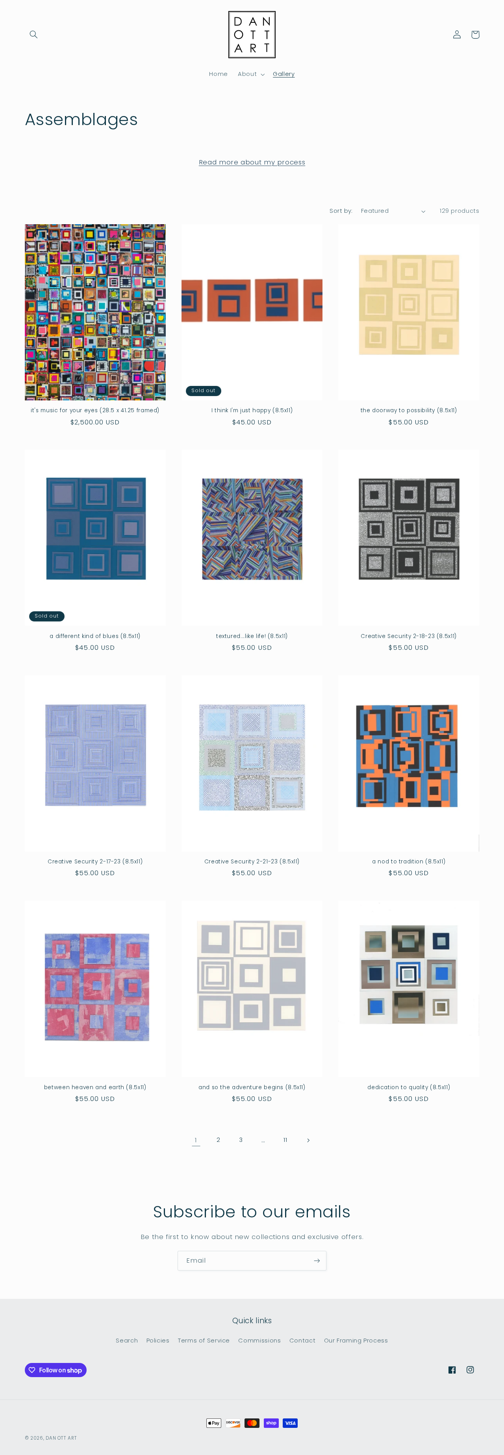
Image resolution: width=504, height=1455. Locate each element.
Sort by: (341, 211)
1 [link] (196, 1140)
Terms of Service (204, 1341)
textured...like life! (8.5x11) (252, 636)
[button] (34, 35)
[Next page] (308, 1140)
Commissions (259, 1341)
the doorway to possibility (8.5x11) (409, 410)
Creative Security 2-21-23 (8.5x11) (252, 861)
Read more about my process (252, 162)
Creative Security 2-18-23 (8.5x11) (408, 636)
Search (127, 1341)
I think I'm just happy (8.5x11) (252, 410)
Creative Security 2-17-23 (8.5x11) (95, 861)
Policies (158, 1341)
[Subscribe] (317, 1260)
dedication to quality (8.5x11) (408, 1087)
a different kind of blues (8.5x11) (95, 636)
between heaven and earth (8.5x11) (95, 1087)
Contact (302, 1341)
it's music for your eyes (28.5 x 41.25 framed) (95, 410)
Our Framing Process (356, 1341)
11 (285, 1140)
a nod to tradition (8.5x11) (408, 861)
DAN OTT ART (61, 1438)
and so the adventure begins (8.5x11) (252, 1087)
